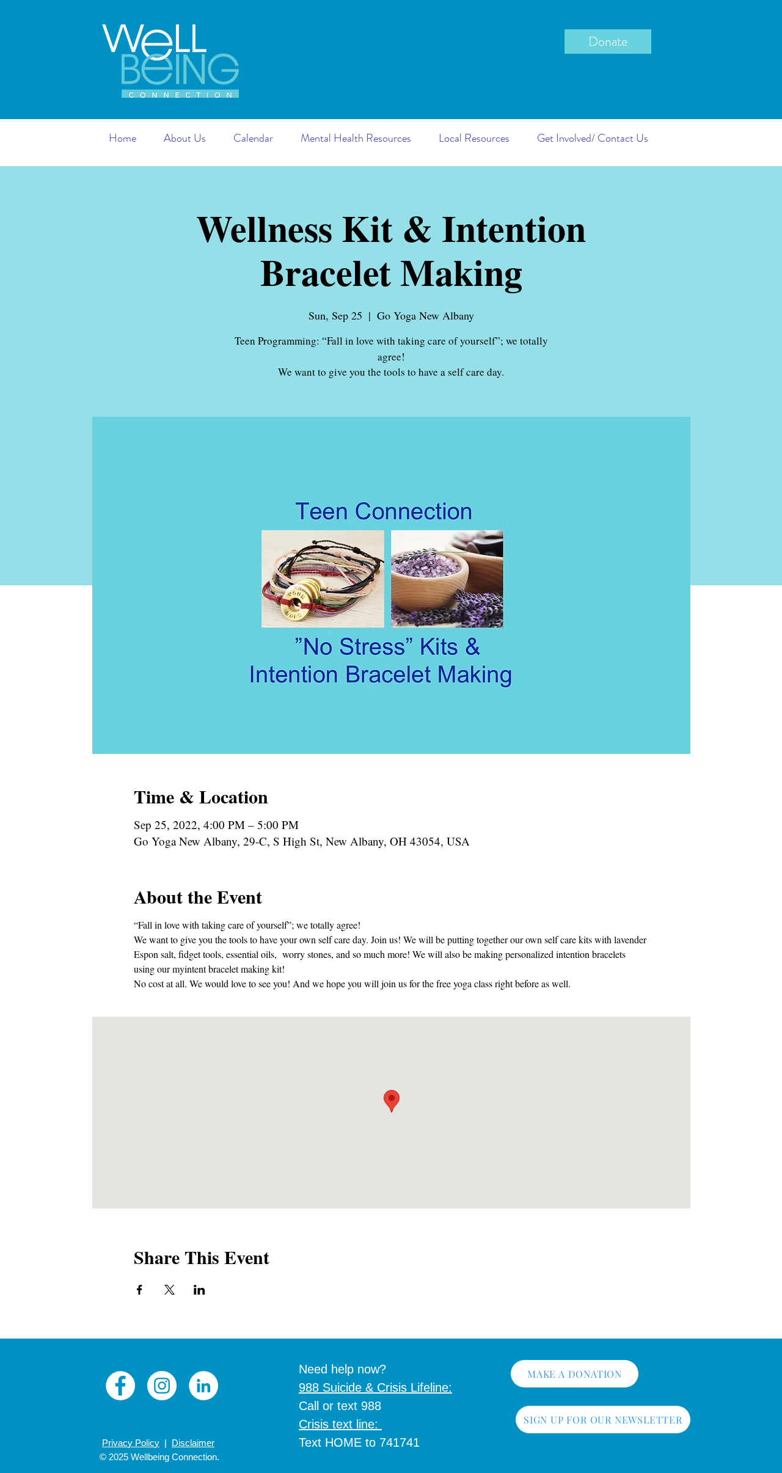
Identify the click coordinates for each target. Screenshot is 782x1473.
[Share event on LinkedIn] (199, 1290)
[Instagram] (162, 1385)
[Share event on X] (169, 1290)
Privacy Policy (130, 1443)
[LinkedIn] (203, 1385)
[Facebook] (120, 1385)
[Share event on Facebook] (139, 1290)
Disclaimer (193, 1443)
